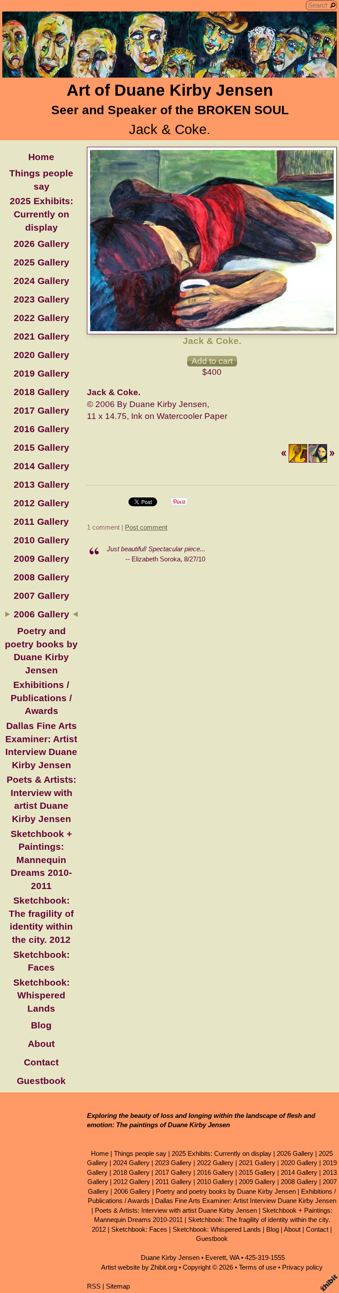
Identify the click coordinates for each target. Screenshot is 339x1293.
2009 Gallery (41, 558)
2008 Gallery (41, 577)
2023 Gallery (41, 299)
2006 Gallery (41, 614)
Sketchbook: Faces (139, 1229)
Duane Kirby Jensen (170, 1257)
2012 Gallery (41, 503)
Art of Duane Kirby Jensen (170, 90)
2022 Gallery (41, 318)
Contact (41, 1062)
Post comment (146, 527)
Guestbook (41, 1081)
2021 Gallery (41, 336)
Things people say (140, 1153)
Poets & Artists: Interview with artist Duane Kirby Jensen (176, 1210)
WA (234, 1257)
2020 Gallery (41, 355)
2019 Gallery (41, 373)
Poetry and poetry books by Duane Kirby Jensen (226, 1191)
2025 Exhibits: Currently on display (41, 214)
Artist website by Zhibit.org (139, 1267)
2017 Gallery (41, 410)
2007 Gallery (41, 595)
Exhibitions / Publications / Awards (41, 698)
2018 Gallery (41, 392)
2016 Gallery (41, 429)
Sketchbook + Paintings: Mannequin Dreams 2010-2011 (41, 860)
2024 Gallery (41, 281)
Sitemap (118, 1286)
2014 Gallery (41, 466)
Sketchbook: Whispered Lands (41, 995)
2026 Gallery (41, 244)
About (41, 1044)
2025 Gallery (41, 262)
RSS (94, 1286)
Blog (41, 1025)
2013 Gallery (41, 484)
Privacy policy (302, 1267)
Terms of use (257, 1267)
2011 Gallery (41, 521)
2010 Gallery (41, 540)
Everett (215, 1257)
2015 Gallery (41, 447)
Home (41, 157)
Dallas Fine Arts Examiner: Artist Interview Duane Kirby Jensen (245, 1200)
